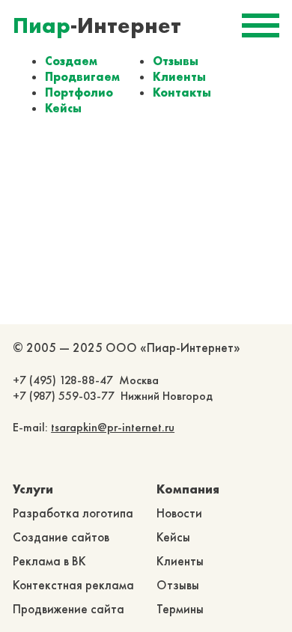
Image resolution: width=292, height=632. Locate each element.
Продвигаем (82, 77)
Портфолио (79, 92)
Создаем (71, 61)
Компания (187, 489)
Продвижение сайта (68, 609)
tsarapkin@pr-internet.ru (112, 427)
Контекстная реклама (73, 585)
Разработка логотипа (73, 513)
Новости (179, 513)
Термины (180, 609)
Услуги (33, 489)
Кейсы (63, 108)
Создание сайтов (61, 537)
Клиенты (179, 77)
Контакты (182, 92)
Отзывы (175, 61)
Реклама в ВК (49, 561)
